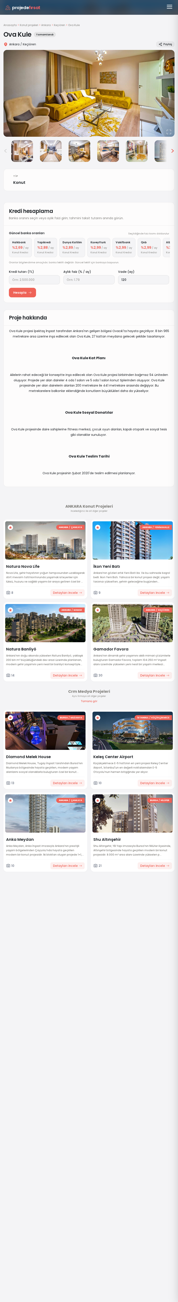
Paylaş (167, 44)
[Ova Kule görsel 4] (79, 151)
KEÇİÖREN (163, 610)
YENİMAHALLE (162, 527)
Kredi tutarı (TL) (21, 272)
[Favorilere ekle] (10, 527)
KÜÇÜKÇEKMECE (160, 717)
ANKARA (63, 527)
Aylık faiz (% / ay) (77, 272)
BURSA (64, 717)
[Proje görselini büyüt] (89, 93)
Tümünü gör (89, 701)
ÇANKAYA (76, 527)
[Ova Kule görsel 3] (51, 151)
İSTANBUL (142, 717)
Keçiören (59, 25)
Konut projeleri (29, 25)
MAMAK (78, 610)
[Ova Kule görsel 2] (22, 151)
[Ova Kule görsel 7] (165, 151)
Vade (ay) (126, 272)
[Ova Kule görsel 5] (108, 151)
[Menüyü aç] (169, 6)
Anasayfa (10, 25)
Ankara (46, 25)
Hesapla (19, 292)
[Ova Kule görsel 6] (137, 151)
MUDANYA (76, 717)
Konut (19, 182)
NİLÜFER (165, 800)
